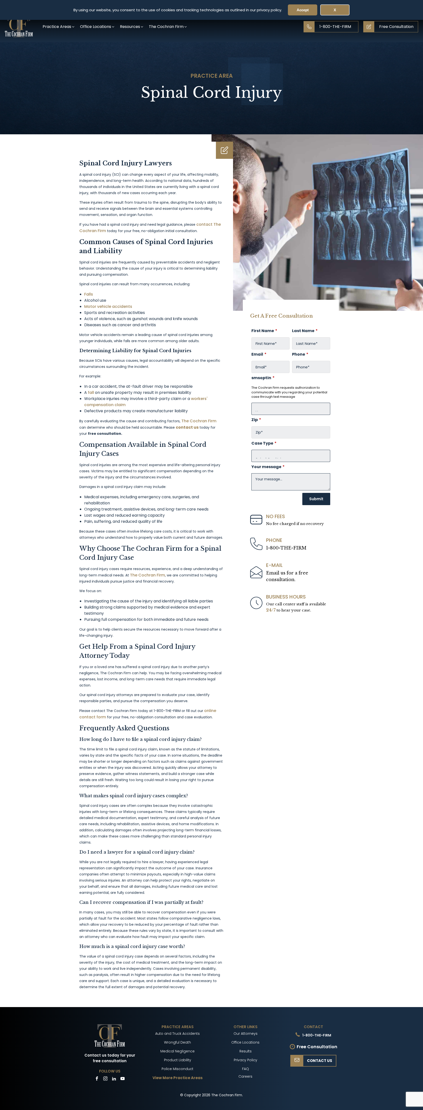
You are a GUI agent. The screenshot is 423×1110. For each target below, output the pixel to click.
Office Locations (245, 1042)
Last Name (305, 330)
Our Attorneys (246, 1033)
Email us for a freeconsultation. (287, 576)
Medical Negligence (177, 1051)
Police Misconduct (177, 1068)
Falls (88, 294)
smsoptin (263, 377)
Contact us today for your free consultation (109, 1058)
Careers (245, 1076)
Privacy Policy (245, 1060)
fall (90, 392)
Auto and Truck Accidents (177, 1033)
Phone (300, 354)
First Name (264, 330)
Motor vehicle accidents (108, 306)
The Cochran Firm (198, 421)
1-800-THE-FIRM (286, 548)
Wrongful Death (177, 1042)
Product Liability (177, 1060)
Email (259, 354)
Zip (256, 419)
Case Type (264, 443)
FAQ (245, 1068)
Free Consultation (317, 1047)
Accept (303, 10)
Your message (268, 466)
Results (245, 1051)
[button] (59, 26)
